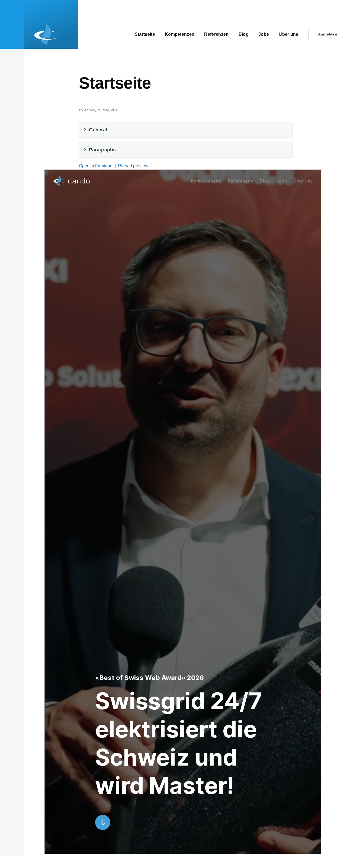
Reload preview (133, 166)
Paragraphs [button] (102, 149)
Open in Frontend (96, 166)
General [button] (98, 129)
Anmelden (327, 34)
